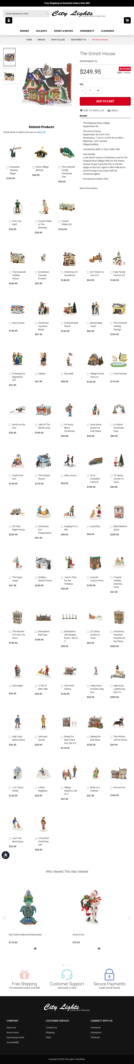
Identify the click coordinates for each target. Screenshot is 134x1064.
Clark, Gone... (71, 475)
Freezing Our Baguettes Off (18, 376)
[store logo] (78, 13)
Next (129, 918)
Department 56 (78, 40)
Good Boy (95, 526)
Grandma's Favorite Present (43, 275)
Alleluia (41, 373)
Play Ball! (69, 373)
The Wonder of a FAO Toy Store (18, 634)
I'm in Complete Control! (95, 478)
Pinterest (95, 1037)
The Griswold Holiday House (18, 275)
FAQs (48, 1037)
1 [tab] (63, 965)
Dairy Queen (18, 323)
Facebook (96, 1027)
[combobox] (26, 13)
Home (29, 40)
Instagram (96, 1032)
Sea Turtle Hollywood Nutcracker (25, 934)
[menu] (67, 31)
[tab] (105, 116)
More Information (89, 188)
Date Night (17, 685)
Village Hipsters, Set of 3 (70, 790)
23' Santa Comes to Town (95, 634)
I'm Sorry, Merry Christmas (69, 427)
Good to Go (78, 934)
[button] (8, 20)
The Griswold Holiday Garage (120, 326)
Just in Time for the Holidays (70, 580)
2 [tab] (67, 965)
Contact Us (51, 1027)
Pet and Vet (119, 787)
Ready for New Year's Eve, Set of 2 (70, 739)
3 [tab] (71, 965)
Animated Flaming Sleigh (14, 170)
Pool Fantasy (120, 373)
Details (83, 115)
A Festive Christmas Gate (119, 427)
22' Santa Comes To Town (119, 478)
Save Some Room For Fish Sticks (95, 427)
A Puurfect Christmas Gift (43, 841)
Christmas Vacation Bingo (43, 326)
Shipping (50, 1032)
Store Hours (13, 1032)
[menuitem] (25, 31)
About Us (11, 1027)
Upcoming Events (15, 1037)
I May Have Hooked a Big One (97, 689)
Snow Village (58, 40)
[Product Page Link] (15, 162)
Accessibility (13, 1042)
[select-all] (41, 132)
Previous (4, 918)
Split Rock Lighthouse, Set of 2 (120, 689)
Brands (41, 40)
